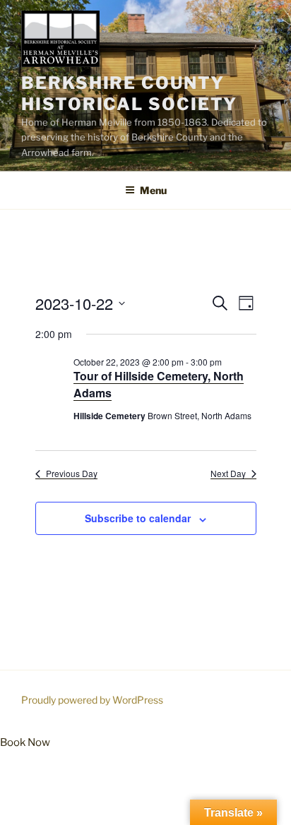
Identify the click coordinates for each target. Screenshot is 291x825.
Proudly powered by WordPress (92, 700)
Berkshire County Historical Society (129, 93)
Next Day (228, 473)
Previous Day (71, 473)
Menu (153, 190)
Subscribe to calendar (138, 518)
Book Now (25, 742)
